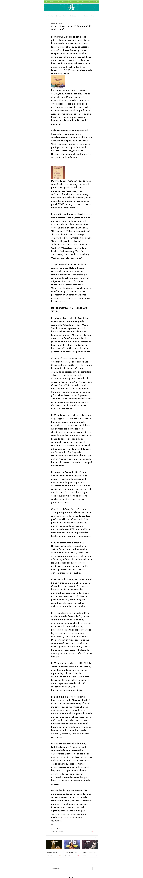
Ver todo (96, 837)
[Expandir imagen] (58, 82)
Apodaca (80, 15)
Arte (52, 824)
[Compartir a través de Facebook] (51, 828)
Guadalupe (65, 15)
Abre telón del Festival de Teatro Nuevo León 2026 (52, 851)
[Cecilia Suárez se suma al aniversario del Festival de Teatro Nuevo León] (72, 844)
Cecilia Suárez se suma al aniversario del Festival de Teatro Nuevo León (70, 851)
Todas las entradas (50, 15)
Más (92, 15)
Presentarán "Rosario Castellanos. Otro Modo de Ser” (89, 851)
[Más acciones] (92, 23)
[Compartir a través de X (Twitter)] (54, 828)
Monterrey (58, 15)
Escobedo (86, 15)
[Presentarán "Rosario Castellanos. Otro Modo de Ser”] (90, 844)
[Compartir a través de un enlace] (59, 828)
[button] (52, 1)
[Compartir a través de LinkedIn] (57, 828)
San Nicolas (73, 15)
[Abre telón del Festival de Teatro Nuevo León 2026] (54, 844)
